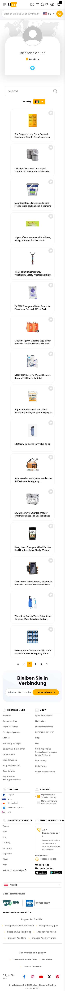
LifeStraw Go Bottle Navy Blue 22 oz (32, 443)
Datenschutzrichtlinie (25, 959)
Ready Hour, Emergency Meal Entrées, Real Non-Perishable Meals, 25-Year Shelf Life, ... (33, 550)
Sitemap (6, 738)
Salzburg (7, 842)
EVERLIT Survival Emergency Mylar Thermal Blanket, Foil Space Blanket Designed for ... (32, 515)
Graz (5, 831)
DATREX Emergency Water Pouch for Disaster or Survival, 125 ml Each (33, 308)
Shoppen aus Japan (48, 925)
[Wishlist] (50, 113)
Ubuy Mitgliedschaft (11, 765)
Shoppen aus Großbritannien (19, 925)
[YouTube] (41, 977)
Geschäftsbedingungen (32, 952)
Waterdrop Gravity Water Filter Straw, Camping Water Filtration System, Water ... (33, 619)
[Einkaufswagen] (59, 4)
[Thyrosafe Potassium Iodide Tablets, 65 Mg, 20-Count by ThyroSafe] (32, 223)
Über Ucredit (40, 760)
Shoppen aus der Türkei (44, 938)
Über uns (7, 715)
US (49, 13)
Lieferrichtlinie (9, 754)
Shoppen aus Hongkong (19, 931)
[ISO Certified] (34, 903)
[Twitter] (49, 977)
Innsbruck (7, 848)
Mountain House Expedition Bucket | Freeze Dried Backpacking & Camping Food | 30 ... (33, 206)
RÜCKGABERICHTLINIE (44, 732)
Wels (5, 865)
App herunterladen (43, 715)
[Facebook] (24, 977)
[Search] (59, 14)
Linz (4, 837)
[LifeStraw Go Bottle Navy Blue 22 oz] (32, 430)
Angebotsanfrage (10, 726)
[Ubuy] (15, 4)
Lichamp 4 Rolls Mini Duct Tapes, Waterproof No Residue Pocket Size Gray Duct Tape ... (32, 171)
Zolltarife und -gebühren (14, 749)
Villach (5, 859)
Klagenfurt (7, 853)
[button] (52, 4)
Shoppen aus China (17, 938)
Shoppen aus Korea (46, 931)
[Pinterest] (57, 977)
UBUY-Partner (41, 766)
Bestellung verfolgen (12, 743)
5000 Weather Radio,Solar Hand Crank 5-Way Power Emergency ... (33, 480)
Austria (13, 884)
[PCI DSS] (11, 903)
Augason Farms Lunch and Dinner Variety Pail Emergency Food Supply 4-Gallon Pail (33, 412)
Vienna (6, 826)
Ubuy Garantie (9, 771)
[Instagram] (32, 977)
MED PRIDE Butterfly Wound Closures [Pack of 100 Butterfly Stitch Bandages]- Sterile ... (33, 378)
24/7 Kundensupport (51, 833)
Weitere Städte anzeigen (13, 870)
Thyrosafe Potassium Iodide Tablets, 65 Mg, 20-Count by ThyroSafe (33, 239)
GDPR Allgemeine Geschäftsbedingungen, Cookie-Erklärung (46, 752)
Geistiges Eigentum (11, 732)
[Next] (46, 664)
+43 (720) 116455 (48, 859)
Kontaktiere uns (10, 721)
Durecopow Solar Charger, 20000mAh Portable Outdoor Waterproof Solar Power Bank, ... (33, 584)
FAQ (37, 743)
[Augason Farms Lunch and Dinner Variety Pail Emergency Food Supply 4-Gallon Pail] (32, 395)
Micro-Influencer (10, 760)
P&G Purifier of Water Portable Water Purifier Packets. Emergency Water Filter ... (33, 653)
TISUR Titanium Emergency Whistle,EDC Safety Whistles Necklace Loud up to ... (33, 274)
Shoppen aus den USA (31, 919)
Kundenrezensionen (44, 726)
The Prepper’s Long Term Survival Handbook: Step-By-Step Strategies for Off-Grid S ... (32, 137)
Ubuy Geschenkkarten (45, 771)
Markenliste (40, 721)
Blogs (37, 738)
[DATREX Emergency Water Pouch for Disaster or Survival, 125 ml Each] (32, 292)
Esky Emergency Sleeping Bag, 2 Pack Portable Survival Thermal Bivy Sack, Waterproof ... (33, 343)
